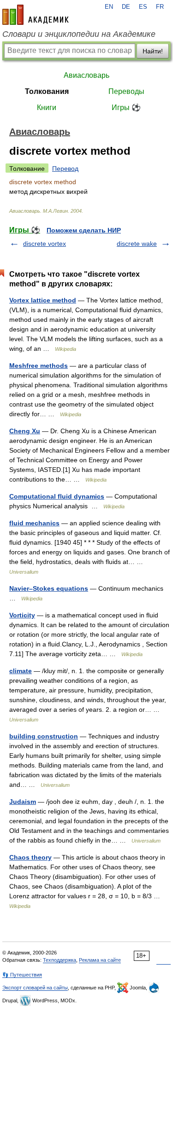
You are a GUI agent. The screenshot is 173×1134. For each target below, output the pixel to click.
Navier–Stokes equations (48, 588)
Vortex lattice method (42, 300)
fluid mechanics (34, 523)
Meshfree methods (38, 365)
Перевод (65, 168)
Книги (46, 107)
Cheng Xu (24, 431)
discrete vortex (44, 243)
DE (126, 7)
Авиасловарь (86, 75)
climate (20, 671)
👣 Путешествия (22, 974)
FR (160, 7)
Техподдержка (59, 960)
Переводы (126, 91)
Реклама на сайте (100, 960)
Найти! (153, 51)
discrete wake (137, 243)
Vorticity (22, 615)
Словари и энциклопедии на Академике (78, 34)
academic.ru (35, 15)
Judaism (22, 801)
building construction (43, 736)
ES (143, 7)
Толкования (47, 91)
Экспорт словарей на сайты (35, 987)
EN (109, 7)
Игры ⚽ (126, 107)
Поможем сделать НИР (84, 230)
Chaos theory (30, 857)
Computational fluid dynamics (56, 496)
